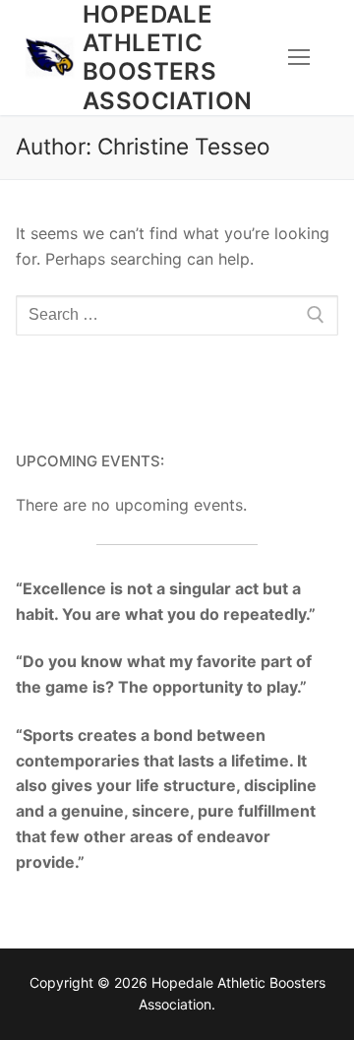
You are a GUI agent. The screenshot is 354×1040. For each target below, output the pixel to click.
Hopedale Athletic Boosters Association (167, 57)
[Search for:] (177, 315)
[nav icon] (298, 58)
